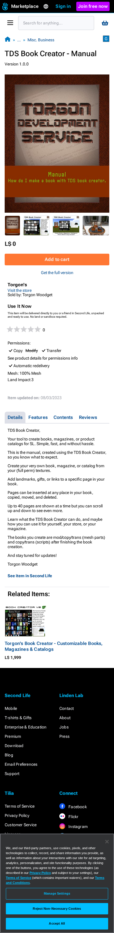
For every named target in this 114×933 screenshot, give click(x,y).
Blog (9, 755)
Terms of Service (19, 806)
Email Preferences (21, 764)
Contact (66, 708)
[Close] (107, 841)
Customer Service (21, 824)
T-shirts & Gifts (18, 717)
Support (12, 773)
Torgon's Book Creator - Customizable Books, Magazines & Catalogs (54, 646)
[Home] (8, 39)
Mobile (11, 708)
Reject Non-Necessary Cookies (57, 908)
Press (64, 736)
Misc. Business (40, 40)
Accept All (57, 923)
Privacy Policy (17, 815)
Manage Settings (57, 893)
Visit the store (20, 290)
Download (14, 745)
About (64, 717)
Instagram (78, 826)
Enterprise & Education (25, 727)
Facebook (77, 806)
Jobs (64, 727)
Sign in (63, 6)
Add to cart (57, 259)
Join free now (93, 6)
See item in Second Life (30, 575)
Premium (13, 736)
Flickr (73, 816)
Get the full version (57, 272)
